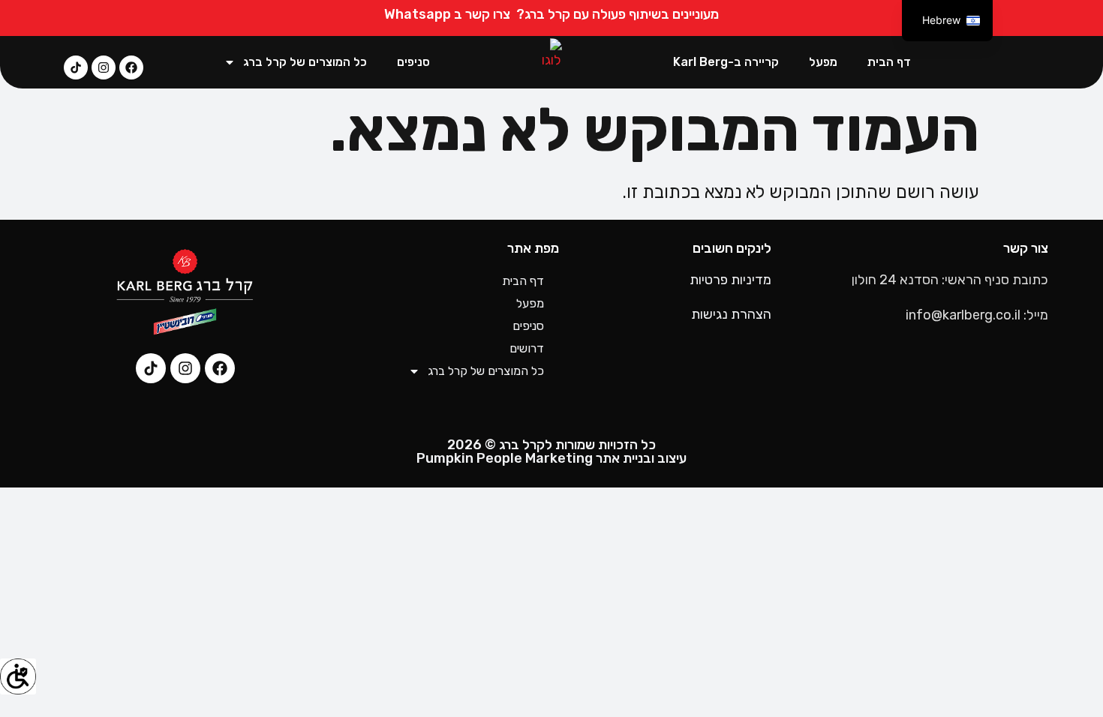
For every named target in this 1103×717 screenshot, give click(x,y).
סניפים (413, 62)
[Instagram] (104, 68)
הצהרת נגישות (731, 314)
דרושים (526, 348)
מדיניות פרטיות (730, 280)
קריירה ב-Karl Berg (726, 62)
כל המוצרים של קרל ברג (305, 62)
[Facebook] (131, 68)
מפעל (823, 62)
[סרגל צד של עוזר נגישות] (18, 676)
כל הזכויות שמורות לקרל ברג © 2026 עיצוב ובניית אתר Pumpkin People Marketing (551, 451)
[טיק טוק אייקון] (76, 68)
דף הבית (889, 62)
